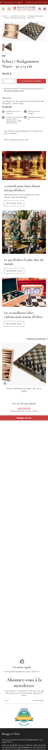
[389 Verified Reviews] (24, 727)
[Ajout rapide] (5, 383)
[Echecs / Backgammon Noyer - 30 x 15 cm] (24, 364)
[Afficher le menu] (3, 9)
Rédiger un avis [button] (24, 418)
